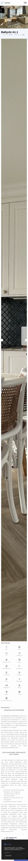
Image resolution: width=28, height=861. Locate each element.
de (11, 7)
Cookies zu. (8, 852)
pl (3, 7)
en (7, 7)
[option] (14, 340)
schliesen (8, 855)
